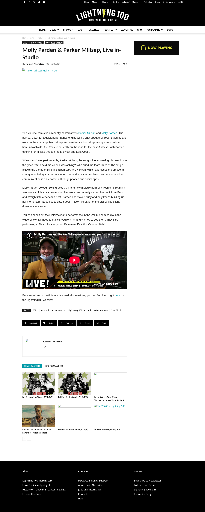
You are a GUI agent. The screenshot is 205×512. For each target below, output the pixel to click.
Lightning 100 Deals (145, 489)
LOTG (180, 1)
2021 (32, 38)
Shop (157, 1)
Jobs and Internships (90, 489)
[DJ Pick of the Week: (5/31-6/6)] (74, 416)
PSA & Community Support (93, 480)
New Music (37, 42)
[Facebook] (29, 2)
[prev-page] (24, 439)
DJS (115, 1)
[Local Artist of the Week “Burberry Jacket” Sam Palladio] (110, 383)
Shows (105, 1)
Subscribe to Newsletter (147, 480)
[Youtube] (44, 2)
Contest (135, 1)
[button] (24, 2)
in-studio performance (53, 310)
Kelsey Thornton (35, 64)
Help (80, 498)
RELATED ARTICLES (32, 366)
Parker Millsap (86, 133)
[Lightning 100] (102, 15)
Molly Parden (109, 133)
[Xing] (45, 348)
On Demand (168, 1)
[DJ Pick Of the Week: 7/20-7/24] (74, 383)
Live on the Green (32, 494)
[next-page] (29, 439)
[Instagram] (34, 2)
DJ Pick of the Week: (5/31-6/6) (73, 429)
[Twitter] (39, 2)
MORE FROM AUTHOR (53, 366)
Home (86, 1)
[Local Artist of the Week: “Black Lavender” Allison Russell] (38, 416)
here (117, 295)
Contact (82, 494)
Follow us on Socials (145, 485)
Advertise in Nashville (90, 485)
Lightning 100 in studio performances (88, 310)
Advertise (148, 1)
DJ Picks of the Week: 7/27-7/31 (37, 397)
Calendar (126, 1)
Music (94, 1)
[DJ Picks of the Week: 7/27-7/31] (38, 383)
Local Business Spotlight (36, 485)
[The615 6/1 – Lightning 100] (110, 416)
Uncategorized (54, 42)
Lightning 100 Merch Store (37, 480)
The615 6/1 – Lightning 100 (107, 429)
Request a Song (143, 494)
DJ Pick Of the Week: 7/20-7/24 (73, 397)
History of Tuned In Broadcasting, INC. (44, 489)
